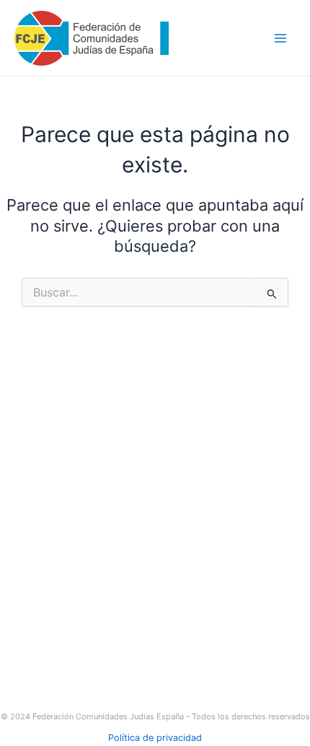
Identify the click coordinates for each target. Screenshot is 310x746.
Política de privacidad (155, 737)
